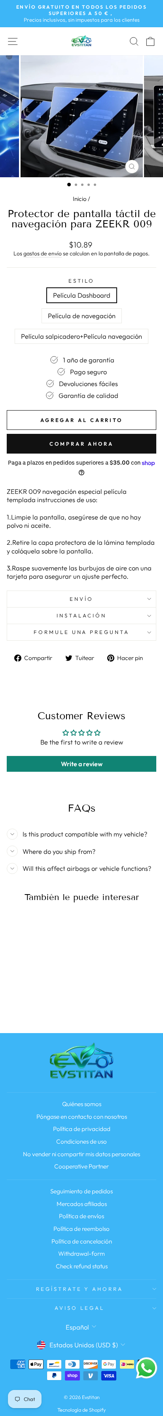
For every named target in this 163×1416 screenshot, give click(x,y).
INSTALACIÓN (81, 615)
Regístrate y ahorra (79, 1289)
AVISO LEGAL (79, 1308)
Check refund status (82, 1266)
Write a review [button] (81, 764)
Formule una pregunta (82, 632)
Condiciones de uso (81, 1141)
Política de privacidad (81, 1129)
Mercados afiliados (82, 1204)
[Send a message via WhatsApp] (146, 1368)
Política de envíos (81, 1216)
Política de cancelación (81, 1241)
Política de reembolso (81, 1228)
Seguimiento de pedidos (81, 1191)
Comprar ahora (81, 444)
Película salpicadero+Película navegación (81, 336)
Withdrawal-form (81, 1253)
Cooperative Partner (81, 1166)
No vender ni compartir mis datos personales (81, 1154)
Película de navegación (82, 315)
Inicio (80, 199)
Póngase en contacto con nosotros (81, 1116)
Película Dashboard (81, 295)
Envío (81, 599)
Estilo (81, 281)
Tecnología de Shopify (81, 1410)
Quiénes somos (81, 1104)
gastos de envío (42, 253)
